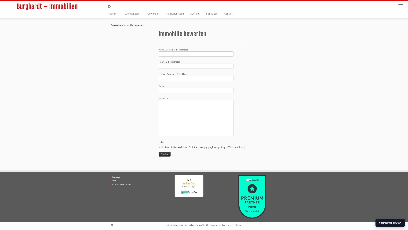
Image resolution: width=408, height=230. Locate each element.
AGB (114, 180)
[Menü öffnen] (400, 6)
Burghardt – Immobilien (47, 6)
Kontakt (228, 13)
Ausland (195, 13)
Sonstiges (212, 13)
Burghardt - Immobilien (184, 225)
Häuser (112, 13)
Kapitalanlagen (175, 13)
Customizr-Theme (233, 225)
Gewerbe (152, 13)
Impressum (116, 177)
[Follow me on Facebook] (110, 6)
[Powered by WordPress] (207, 224)
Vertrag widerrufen (390, 223)
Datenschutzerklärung (121, 184)
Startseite (116, 25)
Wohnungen (132, 13)
